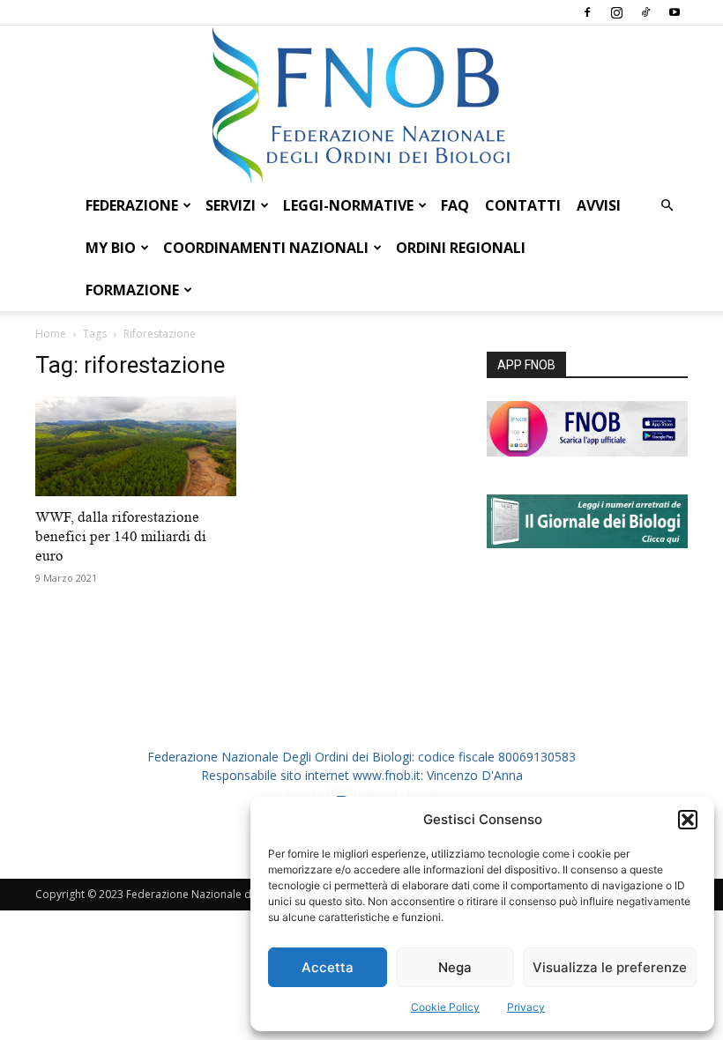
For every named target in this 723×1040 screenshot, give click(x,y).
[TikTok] (645, 12)
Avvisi (599, 205)
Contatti (523, 205)
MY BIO (111, 247)
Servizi (230, 205)
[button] (688, 819)
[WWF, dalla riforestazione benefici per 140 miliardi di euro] (135, 446)
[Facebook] (587, 12)
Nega (455, 967)
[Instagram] (616, 12)
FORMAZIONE (132, 290)
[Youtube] (674, 12)
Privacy (526, 1007)
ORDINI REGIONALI (460, 247)
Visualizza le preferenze (610, 967)
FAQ (455, 205)
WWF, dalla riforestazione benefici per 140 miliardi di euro (120, 536)
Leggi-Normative (348, 205)
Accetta (328, 967)
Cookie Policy (445, 1007)
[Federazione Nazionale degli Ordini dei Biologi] (361, 105)
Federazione (132, 205)
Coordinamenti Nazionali (266, 247)
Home (50, 333)
